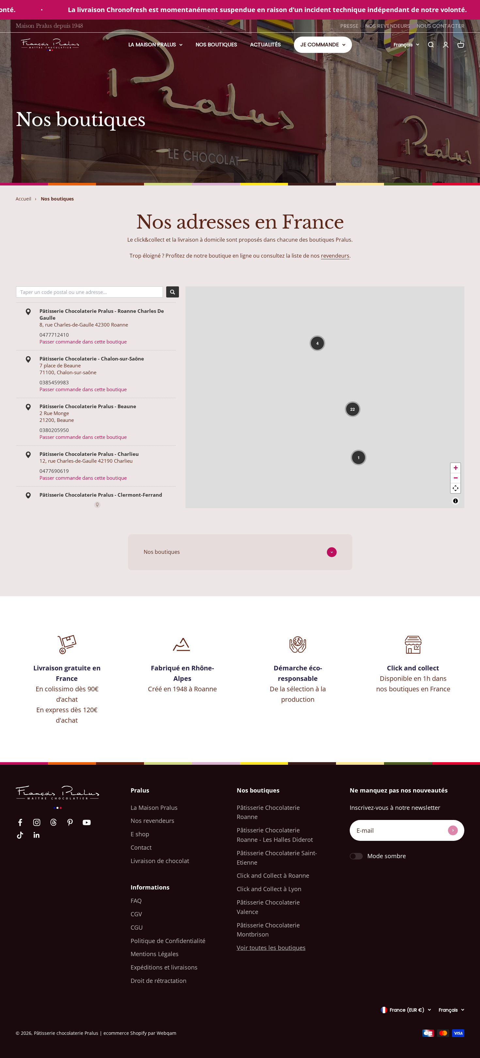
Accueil (23, 199)
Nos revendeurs (387, 26)
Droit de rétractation (158, 981)
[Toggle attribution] (455, 501)
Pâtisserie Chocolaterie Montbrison (268, 929)
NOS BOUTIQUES (216, 44)
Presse (349, 26)
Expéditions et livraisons (164, 967)
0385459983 (54, 382)
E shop (140, 834)
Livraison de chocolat (160, 861)
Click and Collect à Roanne (273, 875)
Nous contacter (440, 26)
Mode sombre (386, 856)
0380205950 (54, 430)
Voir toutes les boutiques (271, 948)
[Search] (172, 291)
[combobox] (89, 291)
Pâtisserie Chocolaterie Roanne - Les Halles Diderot (275, 834)
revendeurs (335, 255)
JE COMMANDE (319, 44)
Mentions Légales (155, 954)
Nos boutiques (57, 199)
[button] (317, 343)
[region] (324, 397)
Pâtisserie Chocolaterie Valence (268, 907)
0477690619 (54, 471)
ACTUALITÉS (265, 44)
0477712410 (54, 334)
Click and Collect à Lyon (269, 889)
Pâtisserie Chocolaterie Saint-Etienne (277, 857)
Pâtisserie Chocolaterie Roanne (268, 812)
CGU (137, 927)
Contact (141, 847)
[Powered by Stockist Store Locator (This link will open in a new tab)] (97, 505)
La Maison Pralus (154, 807)
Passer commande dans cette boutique (83, 341)
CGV (136, 914)
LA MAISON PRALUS (152, 44)
